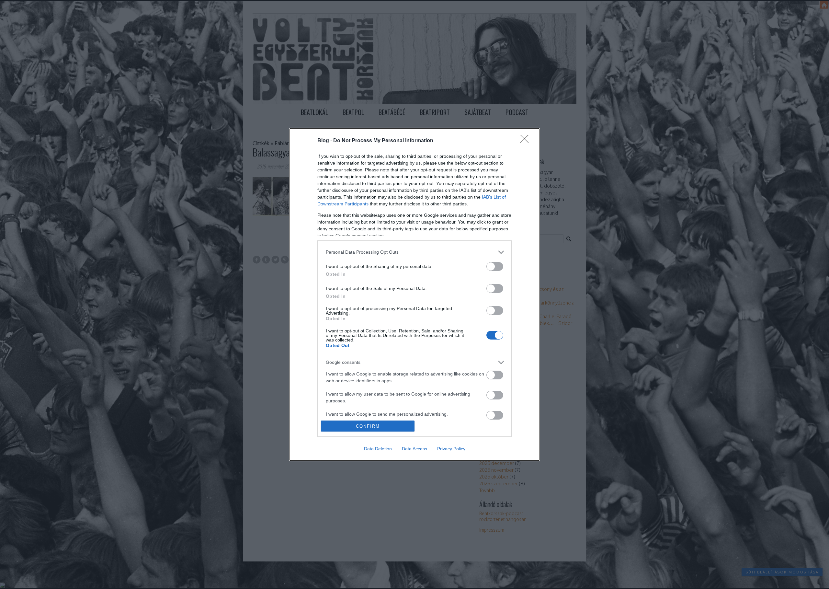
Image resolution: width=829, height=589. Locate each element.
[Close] (526, 141)
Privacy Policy (451, 448)
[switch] (494, 266)
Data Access (414, 448)
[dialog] (414, 294)
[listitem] (414, 252)
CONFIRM (368, 426)
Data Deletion (378, 448)
